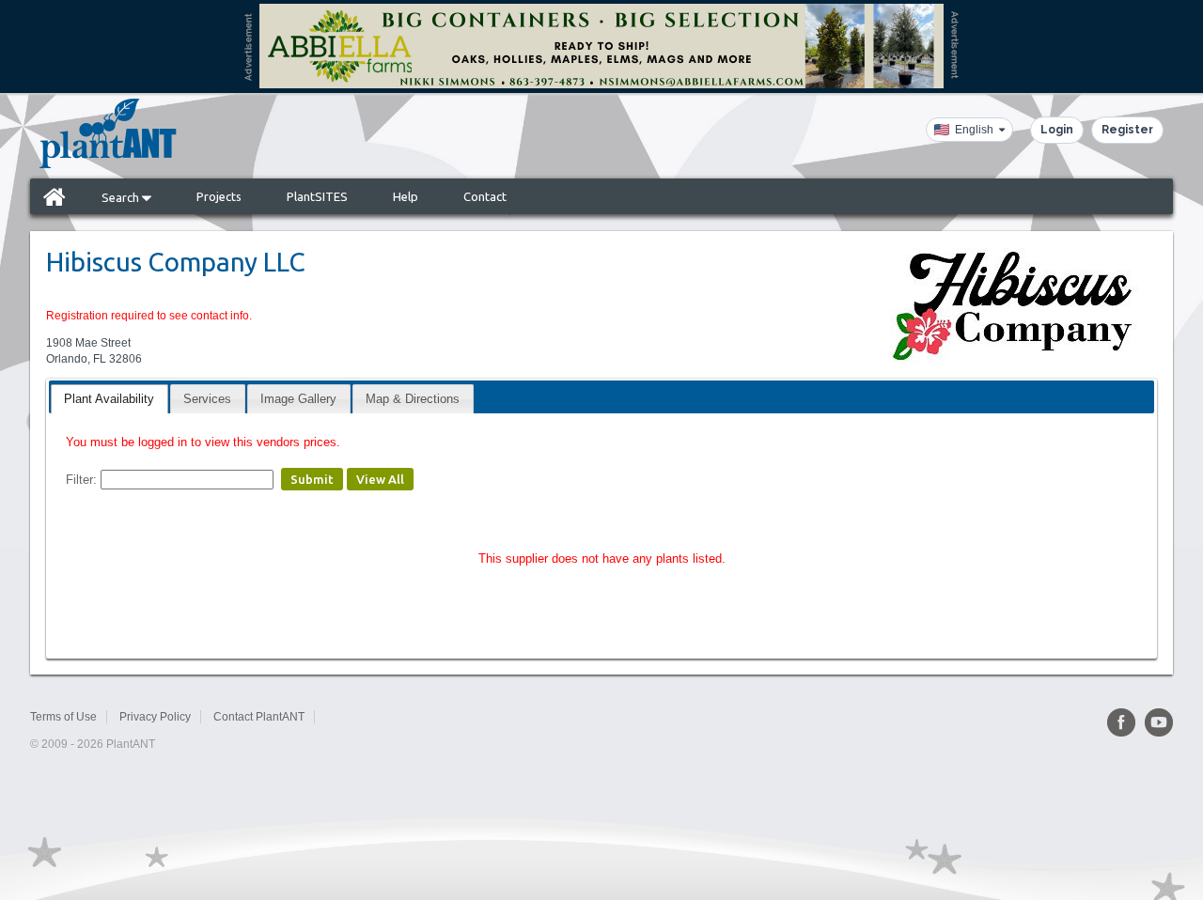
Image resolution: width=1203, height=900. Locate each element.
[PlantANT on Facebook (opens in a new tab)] (1121, 722)
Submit (312, 479)
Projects (219, 196)
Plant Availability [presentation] (109, 399)
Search (122, 197)
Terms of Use (63, 716)
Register (1127, 129)
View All (380, 479)
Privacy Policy (155, 716)
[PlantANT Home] (108, 133)
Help (405, 196)
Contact (485, 196)
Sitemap (348, 716)
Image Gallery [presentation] (298, 399)
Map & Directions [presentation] (413, 399)
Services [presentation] (207, 399)
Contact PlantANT (259, 716)
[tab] (109, 398)
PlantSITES (317, 196)
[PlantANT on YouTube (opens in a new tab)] (1159, 722)
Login (1056, 129)
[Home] (54, 196)
